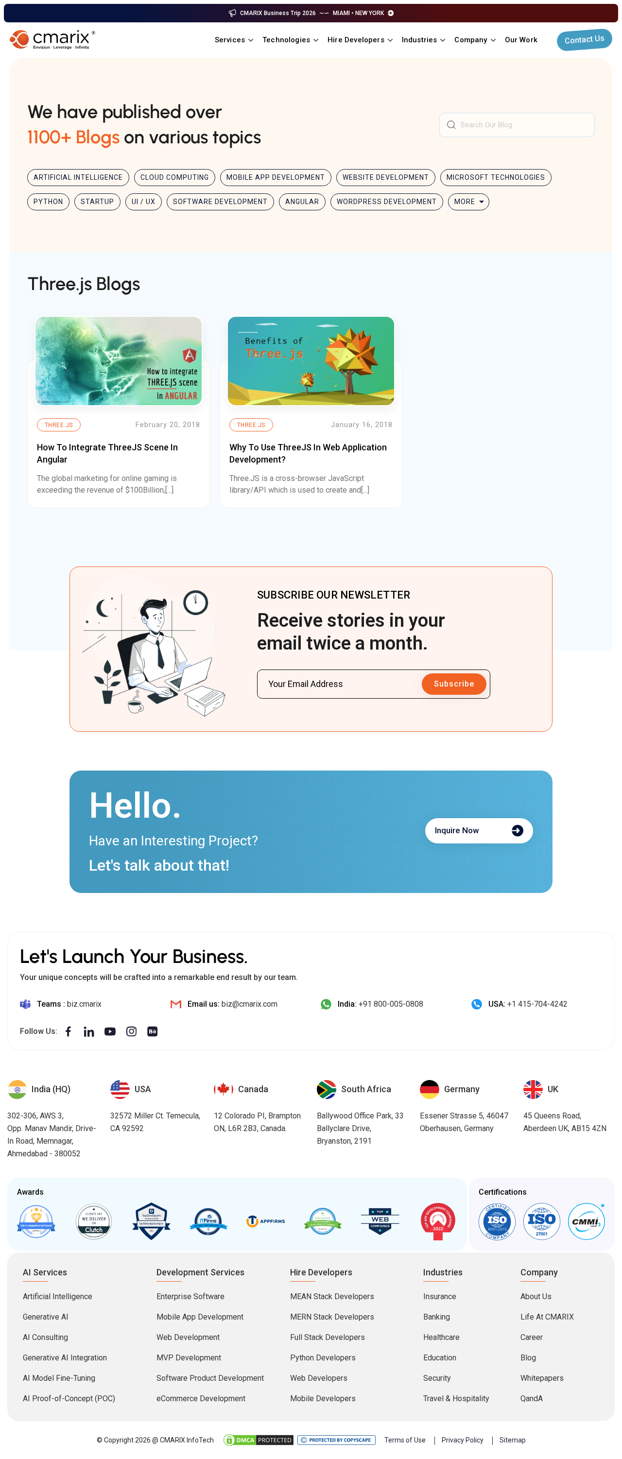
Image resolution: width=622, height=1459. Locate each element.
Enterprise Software (190, 1296)
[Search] (451, 125)
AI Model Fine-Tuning (59, 1378)
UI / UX (144, 202)
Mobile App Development (275, 177)
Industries (419, 39)
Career (531, 1337)
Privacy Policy (463, 1440)
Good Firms (36, 1221)
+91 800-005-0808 (391, 1004)
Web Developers (318, 1378)
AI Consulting (45, 1337)
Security (437, 1378)
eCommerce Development (200, 1398)
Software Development (220, 202)
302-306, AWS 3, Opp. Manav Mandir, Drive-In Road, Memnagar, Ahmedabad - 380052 (51, 1134)
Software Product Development (210, 1378)
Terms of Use (405, 1440)
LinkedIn (89, 1032)
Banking (436, 1317)
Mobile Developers (323, 1398)
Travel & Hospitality (456, 1398)
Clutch (93, 1221)
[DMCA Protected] (258, 1440)
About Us (536, 1296)
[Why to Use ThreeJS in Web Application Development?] (311, 361)
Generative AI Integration (65, 1357)
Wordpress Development (387, 202)
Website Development (386, 177)
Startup (97, 202)
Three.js (59, 425)
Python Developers (323, 1357)
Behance (152, 1032)
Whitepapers (542, 1378)
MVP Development (188, 1357)
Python (48, 202)
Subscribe (454, 683)
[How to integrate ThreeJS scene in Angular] (119, 361)
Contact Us (585, 39)
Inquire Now (457, 830)
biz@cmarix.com (249, 1004)
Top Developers (151, 1221)
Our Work (521, 39)
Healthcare (441, 1337)
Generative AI (46, 1317)
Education (439, 1357)
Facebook (68, 1032)
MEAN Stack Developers (332, 1296)
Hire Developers (356, 39)
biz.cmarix (84, 1004)
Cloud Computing (174, 177)
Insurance (439, 1296)
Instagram (131, 1032)
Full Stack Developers (327, 1337)
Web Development (188, 1337)
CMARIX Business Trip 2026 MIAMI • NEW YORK (312, 13)
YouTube (110, 1032)
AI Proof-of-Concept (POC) (69, 1398)
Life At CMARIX (547, 1317)
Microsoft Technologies (496, 177)
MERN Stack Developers (332, 1317)
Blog (528, 1357)
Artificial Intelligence (78, 177)
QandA (531, 1398)
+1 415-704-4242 (537, 1004)
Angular (302, 202)
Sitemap (513, 1440)
